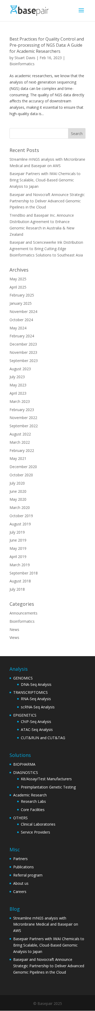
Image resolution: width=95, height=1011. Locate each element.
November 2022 (23, 417)
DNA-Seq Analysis (36, 684)
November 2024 (23, 311)
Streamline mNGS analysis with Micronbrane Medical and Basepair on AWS (45, 924)
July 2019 (17, 532)
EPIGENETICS (24, 715)
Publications (23, 866)
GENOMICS (23, 678)
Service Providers (35, 832)
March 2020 (20, 507)
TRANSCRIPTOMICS (30, 692)
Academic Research (30, 795)
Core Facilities (33, 809)
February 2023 (22, 409)
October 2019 (21, 515)
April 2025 (18, 287)
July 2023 (17, 376)
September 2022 (24, 425)
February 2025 (22, 295)
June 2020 (18, 491)
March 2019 (20, 564)
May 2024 (18, 327)
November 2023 (23, 352)
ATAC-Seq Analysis (37, 729)
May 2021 (18, 458)
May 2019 (18, 548)
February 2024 (22, 335)
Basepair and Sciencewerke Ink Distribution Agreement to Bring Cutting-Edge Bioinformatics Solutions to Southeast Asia (46, 249)
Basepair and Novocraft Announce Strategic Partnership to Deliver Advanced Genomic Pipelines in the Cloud (47, 201)
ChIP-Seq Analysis (36, 721)
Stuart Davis (25, 57)
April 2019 (18, 556)
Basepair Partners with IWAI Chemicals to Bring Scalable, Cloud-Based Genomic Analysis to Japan (45, 180)
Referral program (27, 875)
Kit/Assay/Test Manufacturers (46, 778)
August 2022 (20, 434)
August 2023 (20, 368)
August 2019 (20, 523)
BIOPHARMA (24, 764)
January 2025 (21, 303)
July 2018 (17, 589)
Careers (19, 891)
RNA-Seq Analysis (36, 698)
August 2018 (20, 580)
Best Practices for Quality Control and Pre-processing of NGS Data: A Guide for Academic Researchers (47, 45)
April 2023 (18, 393)
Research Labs (33, 801)
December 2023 (23, 344)
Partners (20, 858)
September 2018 (24, 573)
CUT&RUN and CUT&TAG (43, 737)
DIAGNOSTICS (25, 772)
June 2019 (18, 540)
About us (20, 883)
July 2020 (17, 483)
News (14, 629)
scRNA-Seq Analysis (38, 706)
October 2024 (21, 319)
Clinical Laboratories (38, 824)
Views (14, 637)
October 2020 (21, 474)
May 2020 (18, 499)
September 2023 (24, 360)
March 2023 (20, 401)
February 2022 (22, 450)
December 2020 (23, 466)
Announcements (23, 613)
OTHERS (20, 817)
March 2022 (20, 442)
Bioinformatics (22, 63)
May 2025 (18, 278)
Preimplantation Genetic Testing (48, 787)
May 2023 (18, 384)
